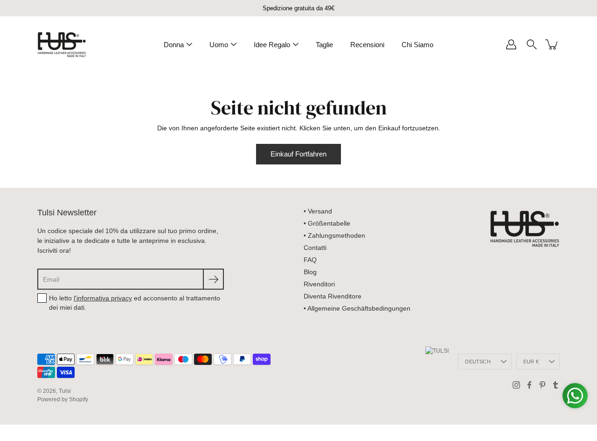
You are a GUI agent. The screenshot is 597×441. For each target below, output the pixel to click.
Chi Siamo (417, 45)
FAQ (310, 259)
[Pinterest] (542, 385)
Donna (174, 45)
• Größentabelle (327, 223)
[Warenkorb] (552, 44)
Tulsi (65, 391)
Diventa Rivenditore (332, 296)
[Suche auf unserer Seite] (531, 44)
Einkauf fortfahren (298, 154)
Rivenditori (319, 284)
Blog (310, 272)
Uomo (218, 45)
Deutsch (478, 361)
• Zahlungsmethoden (334, 235)
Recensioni (367, 45)
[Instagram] (516, 385)
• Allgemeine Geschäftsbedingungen (357, 308)
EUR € (531, 361)
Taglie (324, 45)
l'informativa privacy (103, 298)
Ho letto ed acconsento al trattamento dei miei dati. (134, 302)
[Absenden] (213, 279)
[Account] (511, 44)
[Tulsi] (61, 44)
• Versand (318, 211)
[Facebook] (529, 385)
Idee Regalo (272, 45)
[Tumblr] (555, 385)
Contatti (315, 247)
